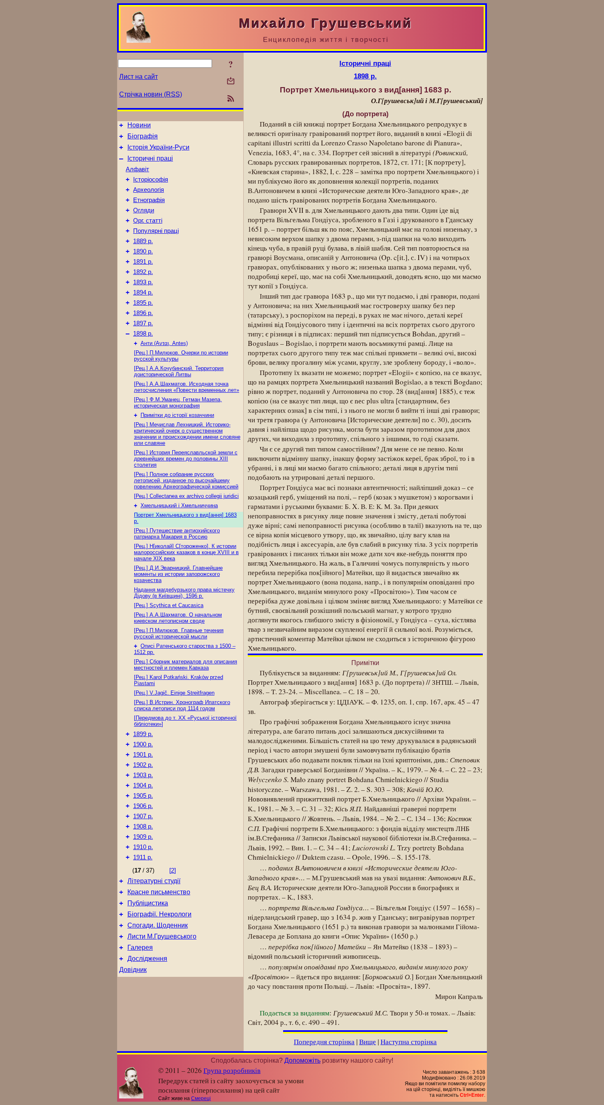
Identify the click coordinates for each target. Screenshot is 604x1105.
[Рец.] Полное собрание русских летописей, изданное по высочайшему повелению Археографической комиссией (186, 480)
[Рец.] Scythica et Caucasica (168, 605)
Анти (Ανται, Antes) (164, 343)
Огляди (143, 210)
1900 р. (143, 744)
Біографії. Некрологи (159, 914)
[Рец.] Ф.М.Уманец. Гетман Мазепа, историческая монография (178, 402)
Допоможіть (302, 1060)
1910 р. (143, 847)
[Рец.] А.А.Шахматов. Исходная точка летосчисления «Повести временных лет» (186, 387)
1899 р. (143, 734)
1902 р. (143, 765)
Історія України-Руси (158, 147)
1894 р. (143, 292)
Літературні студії (153, 880)
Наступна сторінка (408, 1041)
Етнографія (149, 200)
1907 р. (143, 816)
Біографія (142, 136)
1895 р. (143, 302)
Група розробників (232, 1070)
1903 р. (143, 775)
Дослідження (147, 958)
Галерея (140, 947)
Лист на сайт (138, 76)
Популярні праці (156, 231)
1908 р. (143, 826)
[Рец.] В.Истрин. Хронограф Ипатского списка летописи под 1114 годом (182, 705)
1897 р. (143, 323)
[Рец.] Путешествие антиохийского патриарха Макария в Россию (177, 533)
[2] (172, 870)
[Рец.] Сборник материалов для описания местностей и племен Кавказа (185, 664)
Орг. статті (147, 220)
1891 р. (143, 261)
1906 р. (143, 806)
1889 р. (143, 241)
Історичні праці (150, 158)
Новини (139, 125)
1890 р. (143, 251)
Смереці (201, 1098)
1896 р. (143, 313)
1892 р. (143, 272)
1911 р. (142, 857)
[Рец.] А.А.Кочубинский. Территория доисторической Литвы (179, 371)
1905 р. (143, 795)
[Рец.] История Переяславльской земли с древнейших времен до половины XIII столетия (185, 458)
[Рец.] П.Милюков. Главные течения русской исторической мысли (179, 633)
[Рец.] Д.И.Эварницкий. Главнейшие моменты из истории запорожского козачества (178, 574)
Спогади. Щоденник (157, 925)
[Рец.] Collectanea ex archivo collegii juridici (186, 496)
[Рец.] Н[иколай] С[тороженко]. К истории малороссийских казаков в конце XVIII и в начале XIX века (186, 552)
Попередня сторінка (324, 1041)
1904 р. (143, 785)
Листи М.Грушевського (161, 936)
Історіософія (150, 179)
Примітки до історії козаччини (177, 415)
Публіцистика (147, 903)
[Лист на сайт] (231, 81)
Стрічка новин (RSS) (150, 94)
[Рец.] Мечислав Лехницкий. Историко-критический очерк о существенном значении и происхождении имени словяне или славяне (187, 433)
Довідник (133, 969)
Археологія (148, 189)
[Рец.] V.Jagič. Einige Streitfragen (174, 693)
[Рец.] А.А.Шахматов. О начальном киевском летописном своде (178, 618)
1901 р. (143, 754)
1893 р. (143, 282)
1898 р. (143, 333)
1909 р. (143, 836)
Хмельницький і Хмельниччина (179, 505)
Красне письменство (158, 892)
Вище (367, 1041)
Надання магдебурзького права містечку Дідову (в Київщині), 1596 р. (184, 593)
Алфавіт (137, 169)
